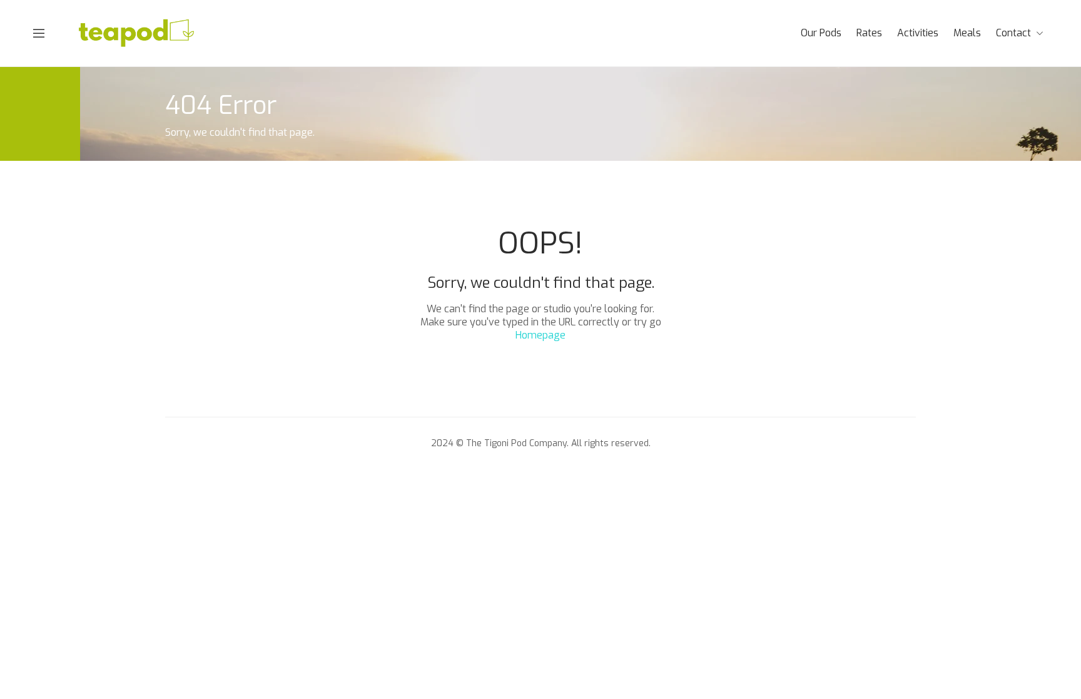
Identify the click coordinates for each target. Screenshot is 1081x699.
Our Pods (821, 32)
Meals (967, 32)
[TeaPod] (137, 32)
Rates (869, 32)
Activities (917, 32)
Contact (1013, 32)
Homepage (540, 335)
